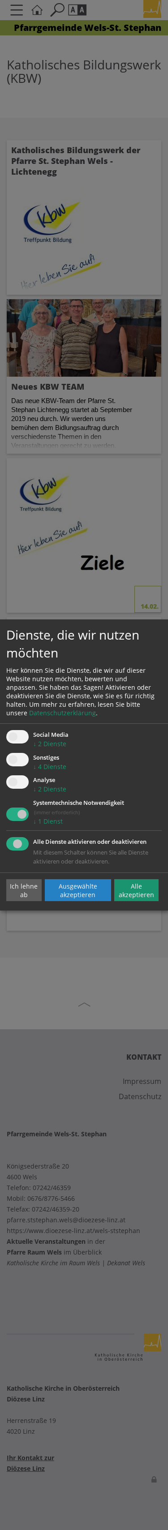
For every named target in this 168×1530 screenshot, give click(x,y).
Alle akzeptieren (136, 889)
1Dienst (48, 821)
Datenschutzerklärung (62, 713)
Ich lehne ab (24, 889)
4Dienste (49, 766)
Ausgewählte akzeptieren (78, 889)
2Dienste (49, 743)
